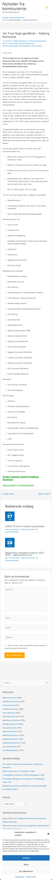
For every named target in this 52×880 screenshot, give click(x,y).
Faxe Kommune (9, 705)
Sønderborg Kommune (11, 743)
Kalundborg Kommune (11, 716)
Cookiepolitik (19, 877)
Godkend (26, 858)
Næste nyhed (44, 494)
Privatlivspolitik (30, 877)
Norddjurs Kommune (10, 724)
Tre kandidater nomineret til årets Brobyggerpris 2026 (23, 775)
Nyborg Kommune (9, 728)
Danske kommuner (27, 43)
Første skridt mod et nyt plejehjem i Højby (19, 771)
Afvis (26, 864)
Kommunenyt (37, 46)
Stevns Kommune (9, 747)
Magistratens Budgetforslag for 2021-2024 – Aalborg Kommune (25, 553)
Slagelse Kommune (10, 739)
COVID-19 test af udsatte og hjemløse (25, 526)
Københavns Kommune (11, 720)
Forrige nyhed (7, 494)
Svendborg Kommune (11, 750)
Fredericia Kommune (11, 709)
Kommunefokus (25, 46)
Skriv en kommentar (10, 43)
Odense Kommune (10, 731)
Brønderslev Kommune (11, 701)
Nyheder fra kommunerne (14, 6)
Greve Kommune (9, 713)
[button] (48, 834)
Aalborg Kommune (20, 41)
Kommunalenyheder (10, 46)
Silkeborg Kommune (10, 735)
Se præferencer (26, 871)
